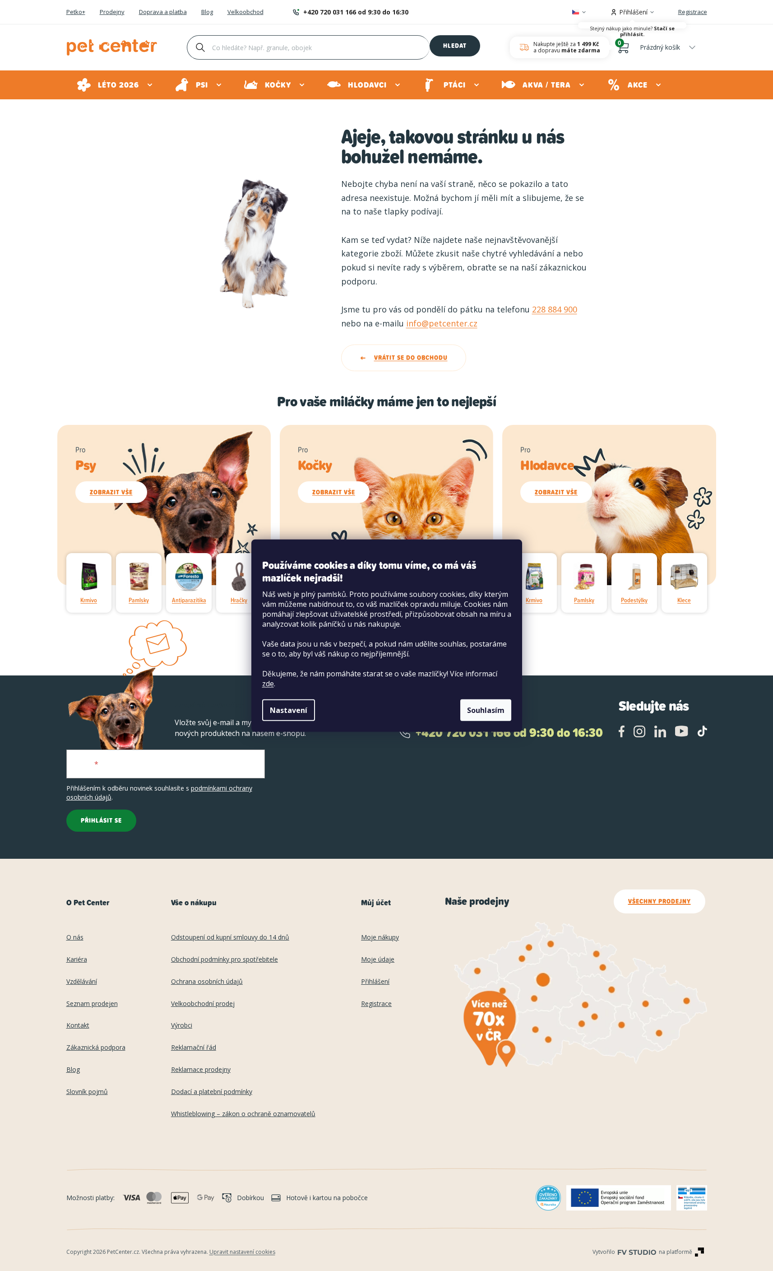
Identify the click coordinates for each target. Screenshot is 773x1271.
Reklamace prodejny (201, 1070)
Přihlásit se (101, 820)
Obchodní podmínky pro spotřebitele (224, 960)
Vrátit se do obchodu (411, 357)
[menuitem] (115, 84)
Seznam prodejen (92, 1004)
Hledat (455, 45)
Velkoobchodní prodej (203, 1004)
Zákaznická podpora (95, 1048)
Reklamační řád (193, 1048)
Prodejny (112, 12)
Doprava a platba (163, 12)
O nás (74, 937)
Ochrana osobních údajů (207, 982)
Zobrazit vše (111, 492)
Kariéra (76, 960)
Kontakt (77, 1025)
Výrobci (181, 1025)
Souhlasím (486, 710)
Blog (207, 12)
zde (268, 684)
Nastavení (288, 710)
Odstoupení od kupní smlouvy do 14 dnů (230, 937)
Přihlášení (375, 982)
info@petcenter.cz (441, 323)
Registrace (692, 12)
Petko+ (75, 12)
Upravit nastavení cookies (242, 1252)
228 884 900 (554, 309)
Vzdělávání (81, 982)
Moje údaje (377, 960)
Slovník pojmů (87, 1092)
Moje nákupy (380, 937)
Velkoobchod (245, 12)
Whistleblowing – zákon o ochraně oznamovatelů (243, 1114)
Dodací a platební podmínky (211, 1092)
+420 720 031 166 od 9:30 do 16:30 (355, 12)
